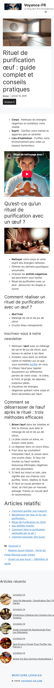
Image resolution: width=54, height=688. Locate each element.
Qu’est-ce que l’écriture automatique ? (33, 658)
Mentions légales (27, 675)
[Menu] (46, 12)
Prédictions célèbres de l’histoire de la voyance (33, 616)
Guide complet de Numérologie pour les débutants (32, 631)
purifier (34, 364)
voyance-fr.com (31, 681)
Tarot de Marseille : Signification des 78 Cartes (33, 602)
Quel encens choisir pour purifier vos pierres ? (32, 645)
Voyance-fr (9, 102)
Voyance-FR (35, 5)
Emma (6, 96)
